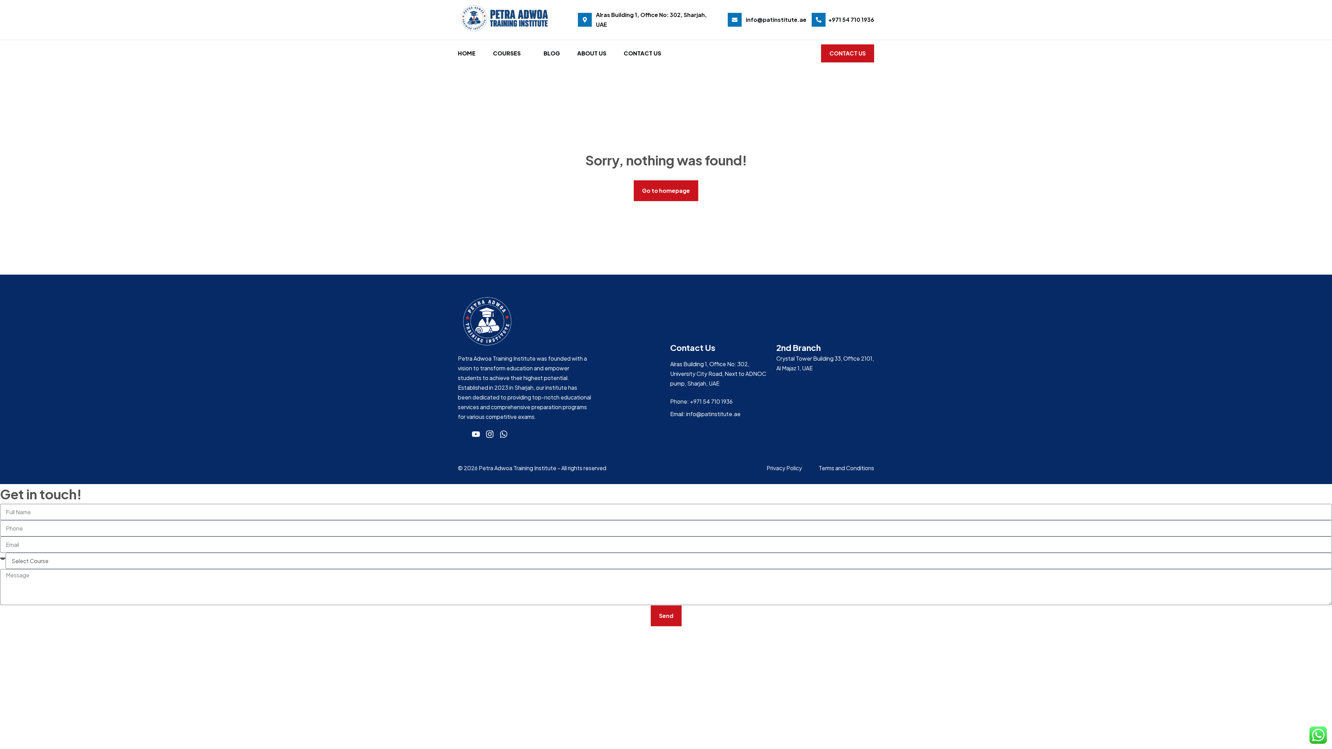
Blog (552, 53)
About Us (591, 53)
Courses (507, 53)
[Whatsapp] (504, 434)
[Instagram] (490, 434)
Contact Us (642, 53)
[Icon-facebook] (462, 434)
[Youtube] (476, 434)
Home (467, 53)
